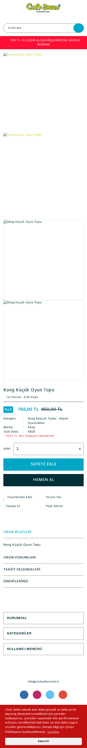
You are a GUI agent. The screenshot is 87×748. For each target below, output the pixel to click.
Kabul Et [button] (43, 741)
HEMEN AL (43, 479)
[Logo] (43, 8)
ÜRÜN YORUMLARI (19, 557)
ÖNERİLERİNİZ (15, 581)
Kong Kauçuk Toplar (42, 419)
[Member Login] (43, 17)
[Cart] (79, 17)
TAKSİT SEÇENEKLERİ (21, 569)
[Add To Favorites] (23, 497)
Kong (31, 427)
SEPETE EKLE (43, 464)
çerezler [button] (53, 732)
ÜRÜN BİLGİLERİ (17, 532)
